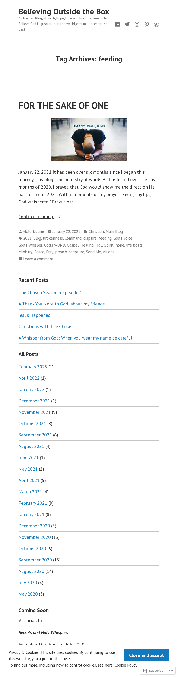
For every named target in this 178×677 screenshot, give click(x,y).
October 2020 (32, 548)
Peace (39, 251)
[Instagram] (137, 24)
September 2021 (35, 435)
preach (61, 251)
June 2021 (29, 458)
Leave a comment (38, 259)
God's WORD (54, 245)
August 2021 (31, 446)
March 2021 (30, 492)
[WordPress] (155, 24)
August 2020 (31, 571)
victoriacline (33, 231)
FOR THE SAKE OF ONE (63, 105)
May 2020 (28, 594)
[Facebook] (118, 24)
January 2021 (31, 514)
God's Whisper (30, 245)
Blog (37, 238)
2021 (27, 238)
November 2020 (35, 537)
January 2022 (31, 389)
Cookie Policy (126, 665)
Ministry (25, 251)
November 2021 (35, 412)
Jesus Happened (35, 315)
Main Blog (114, 231)
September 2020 (35, 560)
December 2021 (34, 401)
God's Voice (123, 238)
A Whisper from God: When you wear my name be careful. (76, 338)
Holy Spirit (104, 245)
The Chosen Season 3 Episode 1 (50, 292)
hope (119, 245)
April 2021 (29, 480)
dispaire (90, 238)
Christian (96, 231)
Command (73, 238)
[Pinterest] (147, 24)
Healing (87, 245)
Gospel (73, 245)
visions (108, 251)
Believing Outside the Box (64, 11)
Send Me (93, 251)
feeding (105, 238)
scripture (76, 251)
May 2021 (28, 469)
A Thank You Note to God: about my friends (62, 304)
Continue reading (36, 216)
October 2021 (32, 423)
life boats (134, 245)
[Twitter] (127, 24)
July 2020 (28, 583)
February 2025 (33, 367)
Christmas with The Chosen (46, 327)
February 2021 (33, 503)
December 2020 (34, 526)
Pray (49, 251)
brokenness (53, 238)
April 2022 (29, 378)
